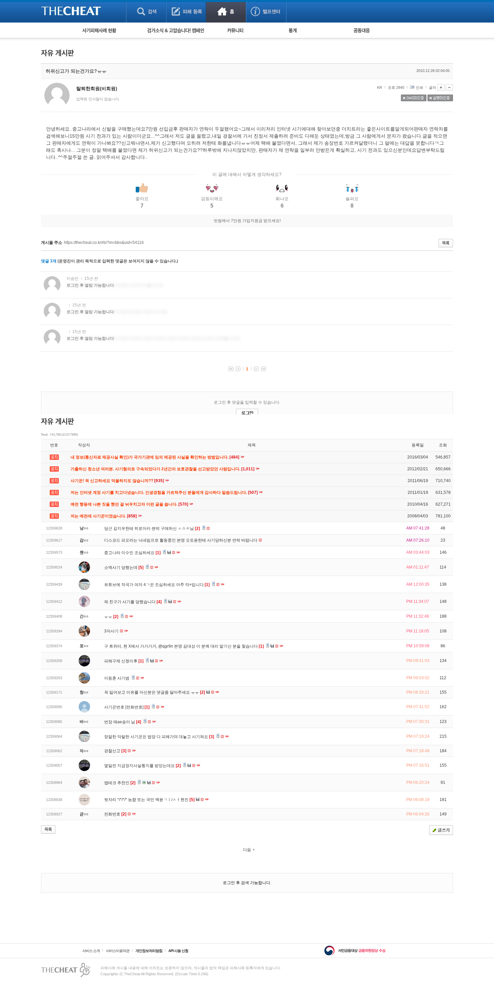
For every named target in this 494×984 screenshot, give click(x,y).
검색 (146, 11)
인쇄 (419, 87)
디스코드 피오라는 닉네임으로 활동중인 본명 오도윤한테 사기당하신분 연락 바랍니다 (181, 540)
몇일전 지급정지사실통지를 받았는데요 (142, 765)
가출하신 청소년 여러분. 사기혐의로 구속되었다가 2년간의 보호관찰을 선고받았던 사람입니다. (163, 469)
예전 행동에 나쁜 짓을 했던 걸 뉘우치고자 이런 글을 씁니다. (130, 504)
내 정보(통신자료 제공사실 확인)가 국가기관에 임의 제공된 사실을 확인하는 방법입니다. (155, 457)
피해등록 (186, 11)
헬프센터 (266, 11)
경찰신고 (115, 751)
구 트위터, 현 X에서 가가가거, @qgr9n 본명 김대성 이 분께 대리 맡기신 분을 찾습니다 (184, 646)
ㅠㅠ (111, 616)
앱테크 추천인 (119, 782)
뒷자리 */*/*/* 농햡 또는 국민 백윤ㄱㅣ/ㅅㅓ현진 (149, 799)
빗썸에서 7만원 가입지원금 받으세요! (247, 220)
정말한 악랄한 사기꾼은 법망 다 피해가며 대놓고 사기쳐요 (159, 736)
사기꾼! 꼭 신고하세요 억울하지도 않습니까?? (118, 480)
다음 (247, 849)
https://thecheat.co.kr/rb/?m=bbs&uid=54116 (104, 242)
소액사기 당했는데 (123, 567)
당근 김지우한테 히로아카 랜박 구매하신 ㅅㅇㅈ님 (152, 528)
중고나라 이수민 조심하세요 (132, 552)
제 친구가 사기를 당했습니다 (133, 601)
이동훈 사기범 (117, 678)
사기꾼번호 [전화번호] (127, 707)
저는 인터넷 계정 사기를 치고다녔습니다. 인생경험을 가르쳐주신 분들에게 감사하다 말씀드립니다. (165, 492)
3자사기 (112, 631)
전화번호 (115, 814)
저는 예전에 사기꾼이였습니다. (104, 516)
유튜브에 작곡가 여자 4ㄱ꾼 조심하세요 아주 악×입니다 (157, 584)
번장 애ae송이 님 (122, 722)
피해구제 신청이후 (123, 661)
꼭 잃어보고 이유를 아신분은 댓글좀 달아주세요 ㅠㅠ (154, 692)
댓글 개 (48, 261)
